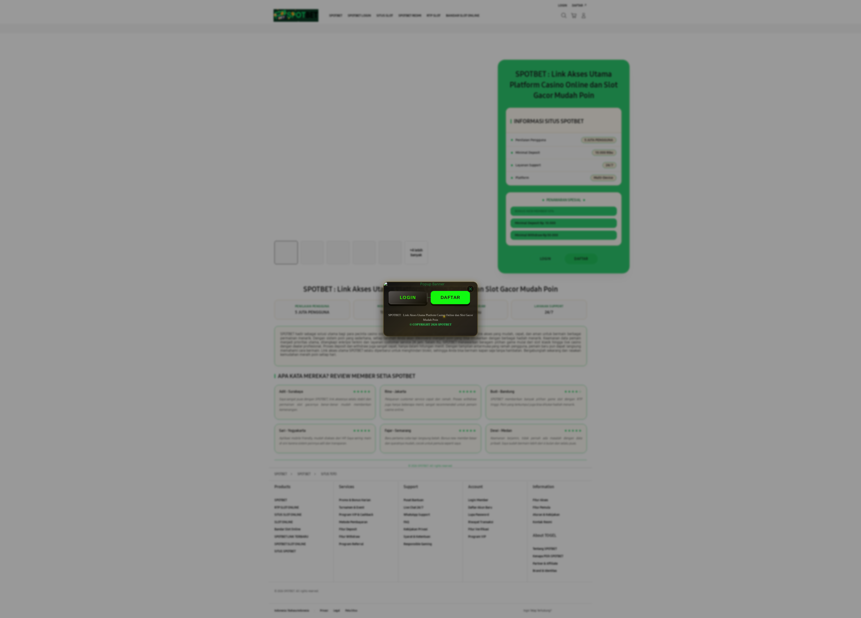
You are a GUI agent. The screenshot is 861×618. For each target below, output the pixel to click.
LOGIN (408, 297)
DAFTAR (450, 297)
